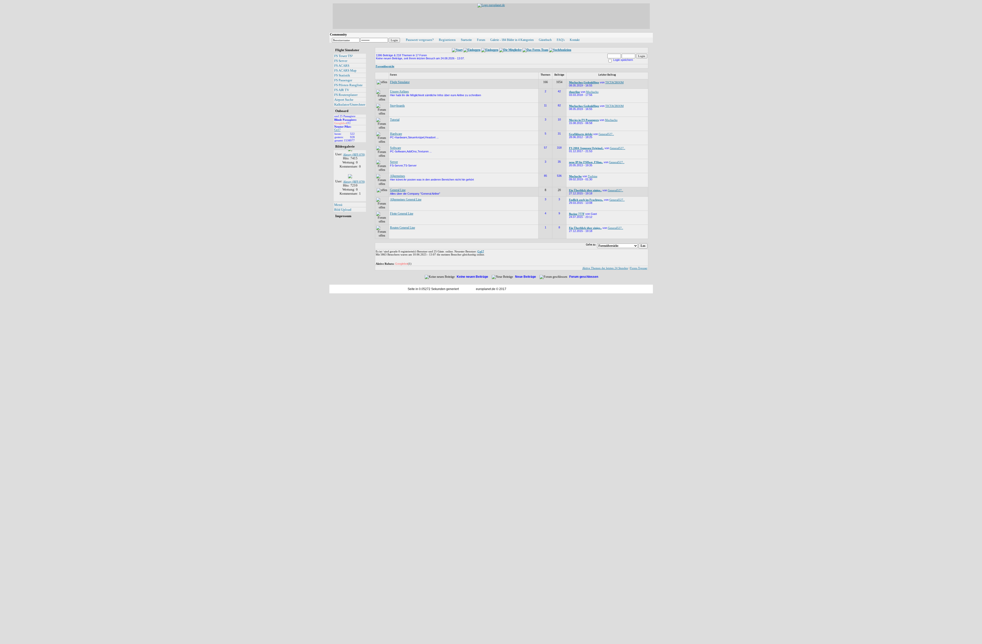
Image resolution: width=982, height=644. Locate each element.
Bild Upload (342, 210)
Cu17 (337, 129)
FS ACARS (341, 66)
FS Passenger (343, 80)
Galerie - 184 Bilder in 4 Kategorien (512, 40)
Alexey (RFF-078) (354, 175)
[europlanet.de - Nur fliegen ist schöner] (491, 5)
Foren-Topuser (639, 268)
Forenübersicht (385, 66)
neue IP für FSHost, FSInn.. (586, 162)
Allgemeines (397, 176)
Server (394, 162)
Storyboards (397, 105)
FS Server (340, 61)
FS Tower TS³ (343, 56)
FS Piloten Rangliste (348, 85)
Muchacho (592, 91)
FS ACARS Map (345, 70)
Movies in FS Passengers (584, 119)
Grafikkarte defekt (581, 134)
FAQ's (561, 40)
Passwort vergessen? (420, 40)
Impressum (343, 216)
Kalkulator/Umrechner (349, 104)
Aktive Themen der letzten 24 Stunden (605, 268)
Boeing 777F (577, 213)
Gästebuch (545, 40)
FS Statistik (342, 75)
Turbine (592, 176)
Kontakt (574, 40)
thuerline (574, 91)
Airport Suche (343, 100)
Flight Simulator (400, 82)
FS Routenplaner (346, 95)
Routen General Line (402, 227)
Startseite (466, 40)
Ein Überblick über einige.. (585, 190)
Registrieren (447, 40)
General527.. (606, 134)
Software (395, 148)
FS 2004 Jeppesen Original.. (586, 148)
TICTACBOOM (614, 82)
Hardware (396, 134)
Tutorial (394, 119)
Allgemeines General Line (405, 199)
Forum (481, 40)
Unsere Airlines (399, 91)
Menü (338, 205)
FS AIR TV (341, 90)
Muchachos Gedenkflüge (584, 82)
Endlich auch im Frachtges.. (586, 199)
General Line (398, 190)
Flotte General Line (401, 213)
